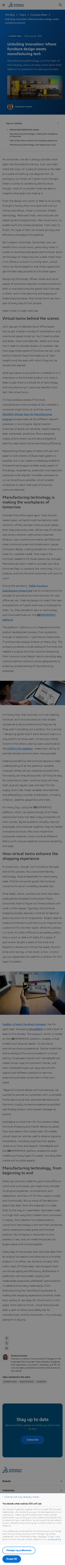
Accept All (11, 1559)
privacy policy (54, 1539)
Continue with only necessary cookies (22, 1497)
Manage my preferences (18, 1550)
